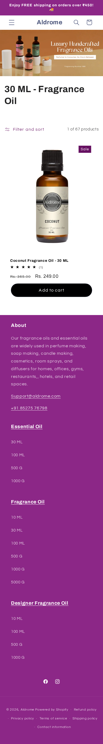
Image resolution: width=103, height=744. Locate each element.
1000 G (18, 481)
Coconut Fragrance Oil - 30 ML (39, 260)
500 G (16, 468)
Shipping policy (85, 718)
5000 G (18, 582)
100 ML (18, 455)
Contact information (54, 727)
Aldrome (27, 709)
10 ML (17, 517)
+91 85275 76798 (29, 408)
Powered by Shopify (51, 709)
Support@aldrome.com (36, 396)
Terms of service (53, 718)
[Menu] (11, 22)
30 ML (17, 442)
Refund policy (85, 709)
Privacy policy (22, 718)
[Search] (76, 22)
